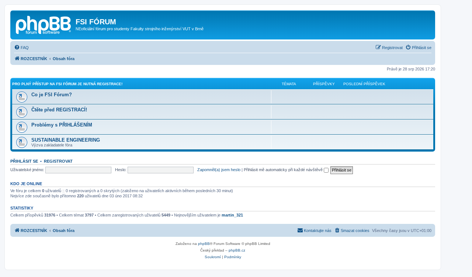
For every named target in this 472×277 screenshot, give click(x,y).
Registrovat (58, 161)
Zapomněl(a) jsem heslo (218, 169)
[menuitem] (21, 47)
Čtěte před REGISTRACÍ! (59, 109)
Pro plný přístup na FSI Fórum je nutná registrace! (67, 84)
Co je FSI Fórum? (51, 94)
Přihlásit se (24, 161)
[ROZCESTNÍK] (44, 24)
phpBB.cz (237, 250)
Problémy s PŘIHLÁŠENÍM (61, 125)
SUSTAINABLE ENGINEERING (65, 140)
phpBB (204, 244)
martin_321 (232, 215)
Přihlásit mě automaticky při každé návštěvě (284, 169)
